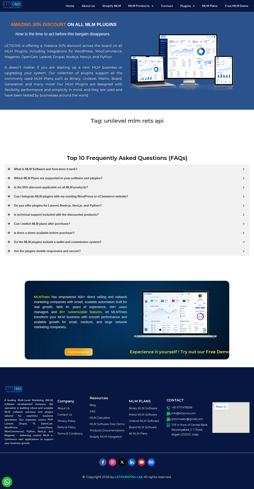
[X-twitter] (122, 462)
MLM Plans (210, 6)
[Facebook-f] (103, 462)
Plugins (185, 6)
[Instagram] (112, 462)
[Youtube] (141, 462)
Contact (167, 6)
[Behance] (151, 462)
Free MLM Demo (236, 6)
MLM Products (139, 6)
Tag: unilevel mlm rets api (127, 120)
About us (88, 6)
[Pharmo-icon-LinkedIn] (132, 462)
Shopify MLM (111, 6)
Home (70, 6)
